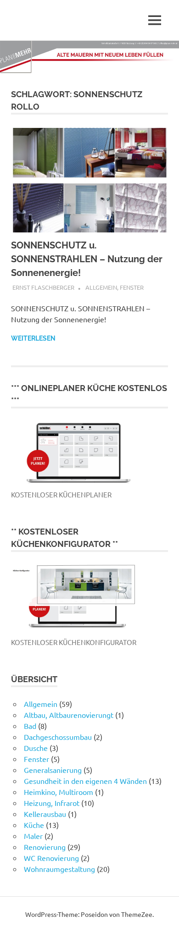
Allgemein (101, 287)
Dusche (36, 747)
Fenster (132, 287)
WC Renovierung (51, 857)
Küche (34, 824)
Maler (33, 835)
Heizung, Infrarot (51, 802)
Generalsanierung (53, 769)
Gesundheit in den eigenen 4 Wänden (85, 780)
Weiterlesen (33, 338)
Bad (30, 725)
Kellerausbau (45, 813)
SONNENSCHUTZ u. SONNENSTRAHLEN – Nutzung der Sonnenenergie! (86, 259)
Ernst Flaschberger (43, 287)
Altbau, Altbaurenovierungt (68, 714)
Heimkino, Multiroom (58, 791)
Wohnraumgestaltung (59, 868)
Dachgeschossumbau (58, 736)
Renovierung (45, 846)
